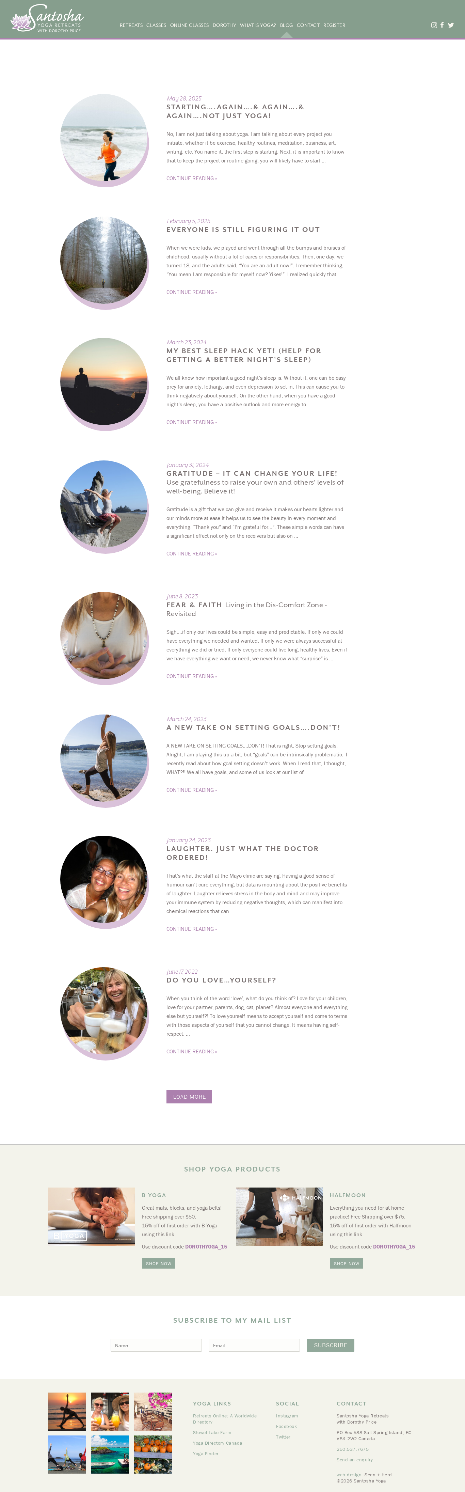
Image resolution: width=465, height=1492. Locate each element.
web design (349, 1475)
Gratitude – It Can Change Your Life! (254, 482)
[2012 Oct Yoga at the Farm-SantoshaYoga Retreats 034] (153, 1454)
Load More (189, 1096)
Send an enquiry (355, 1460)
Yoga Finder (206, 1453)
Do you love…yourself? (221, 980)
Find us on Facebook (442, 24)
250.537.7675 (353, 1449)
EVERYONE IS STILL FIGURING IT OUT (243, 230)
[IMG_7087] (110, 1412)
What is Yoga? (258, 25)
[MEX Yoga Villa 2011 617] (67, 1412)
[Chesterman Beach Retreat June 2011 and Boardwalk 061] (67, 1454)
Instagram (287, 1416)
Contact (308, 25)
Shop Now (159, 1263)
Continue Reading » (191, 178)
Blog (286, 25)
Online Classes (189, 25)
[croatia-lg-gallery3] (153, 1412)
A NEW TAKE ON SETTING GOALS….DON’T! (253, 728)
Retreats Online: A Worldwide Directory (225, 1419)
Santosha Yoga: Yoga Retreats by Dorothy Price (47, 18)
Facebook (286, 1426)
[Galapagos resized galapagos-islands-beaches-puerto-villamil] (110, 1454)
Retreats (131, 25)
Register (334, 25)
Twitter (283, 1437)
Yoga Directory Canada (217, 1443)
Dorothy (225, 25)
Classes (156, 25)
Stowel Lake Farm (212, 1432)
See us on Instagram (433, 24)
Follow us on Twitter (450, 24)
